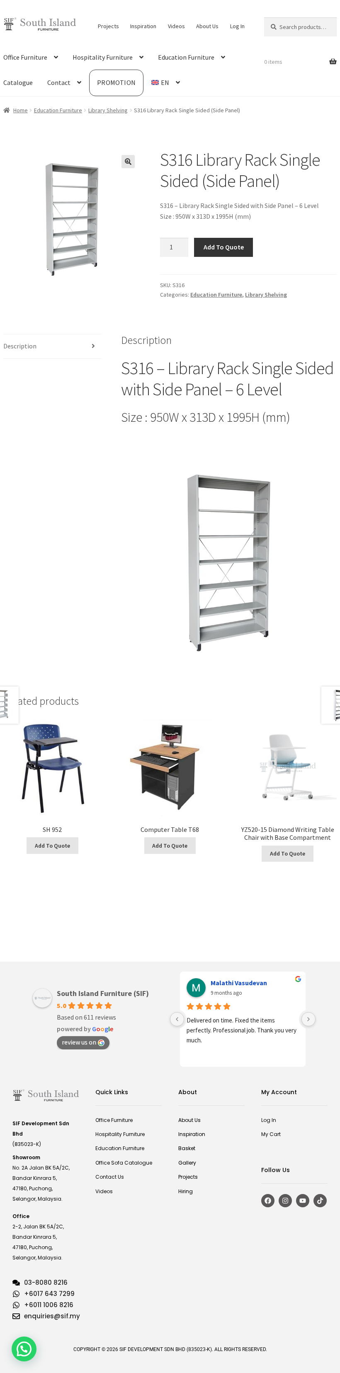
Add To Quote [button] (52, 845)
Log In (237, 26)
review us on (79, 1042)
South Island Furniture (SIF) (103, 993)
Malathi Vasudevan (239, 983)
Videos (176, 26)
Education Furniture (186, 57)
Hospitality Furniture (103, 57)
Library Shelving (108, 110)
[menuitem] (166, 83)
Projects (108, 26)
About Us (207, 26)
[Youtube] (302, 1200)
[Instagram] (285, 1200)
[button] (128, 161)
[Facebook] (267, 1200)
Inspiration (143, 26)
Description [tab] (19, 346)
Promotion (116, 82)
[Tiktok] (320, 1200)
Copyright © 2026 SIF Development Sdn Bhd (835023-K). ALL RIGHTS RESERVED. (170, 1349)
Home (20, 110)
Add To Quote (224, 247)
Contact (58, 82)
